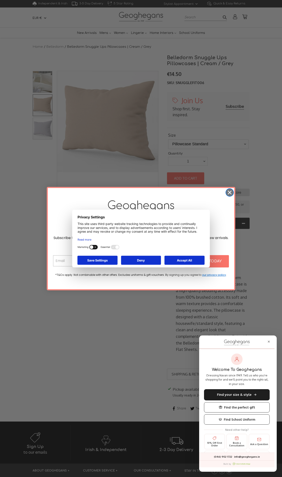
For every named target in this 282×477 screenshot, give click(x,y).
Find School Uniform (239, 419)
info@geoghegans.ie (247, 456)
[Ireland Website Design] (241, 463)
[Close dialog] (230, 192)
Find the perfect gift (239, 407)
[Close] (269, 342)
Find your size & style (234, 394)
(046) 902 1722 (223, 456)
